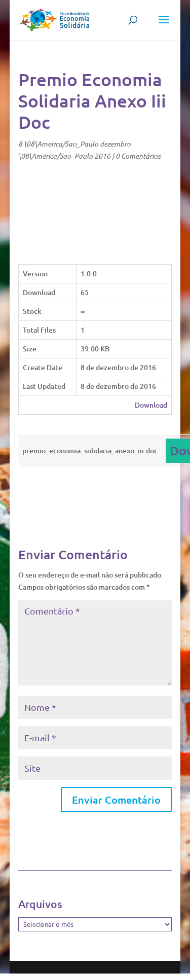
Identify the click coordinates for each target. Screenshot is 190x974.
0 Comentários (138, 156)
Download (151, 405)
